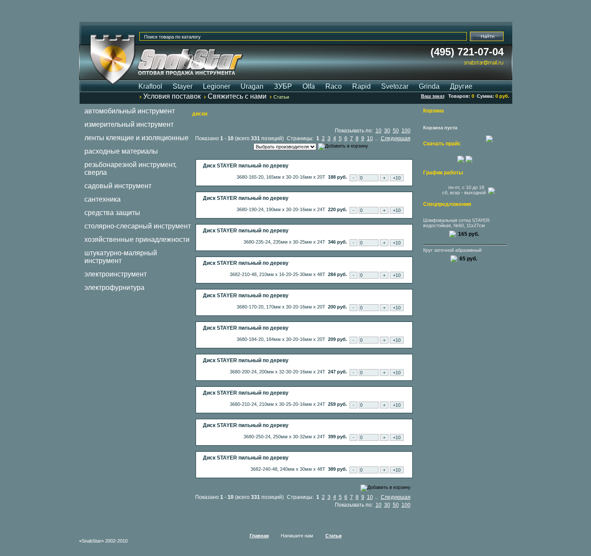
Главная (259, 535)
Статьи (281, 97)
